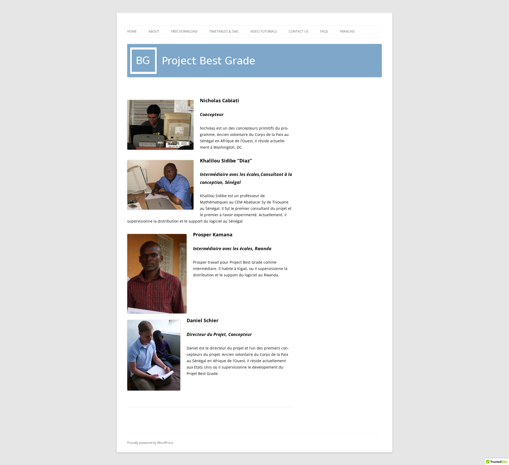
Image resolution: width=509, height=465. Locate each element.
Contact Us (299, 31)
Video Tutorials (263, 31)
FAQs (324, 31)
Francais (347, 31)
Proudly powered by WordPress (150, 442)
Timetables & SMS (224, 31)
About (153, 31)
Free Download (184, 31)
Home (132, 31)
